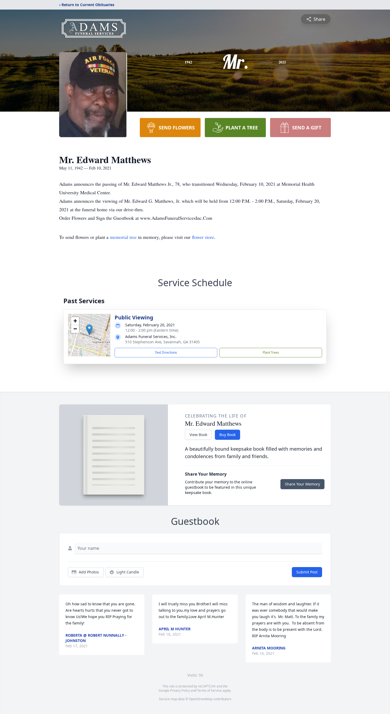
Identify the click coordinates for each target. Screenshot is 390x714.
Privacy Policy (180, 690)
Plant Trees (271, 352)
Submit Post (307, 571)
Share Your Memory (302, 484)
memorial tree (123, 237)
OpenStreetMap (201, 699)
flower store (203, 237)
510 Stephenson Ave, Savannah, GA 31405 (162, 341)
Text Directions (166, 352)
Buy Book (227, 434)
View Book (198, 434)
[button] (89, 329)
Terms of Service (209, 690)
